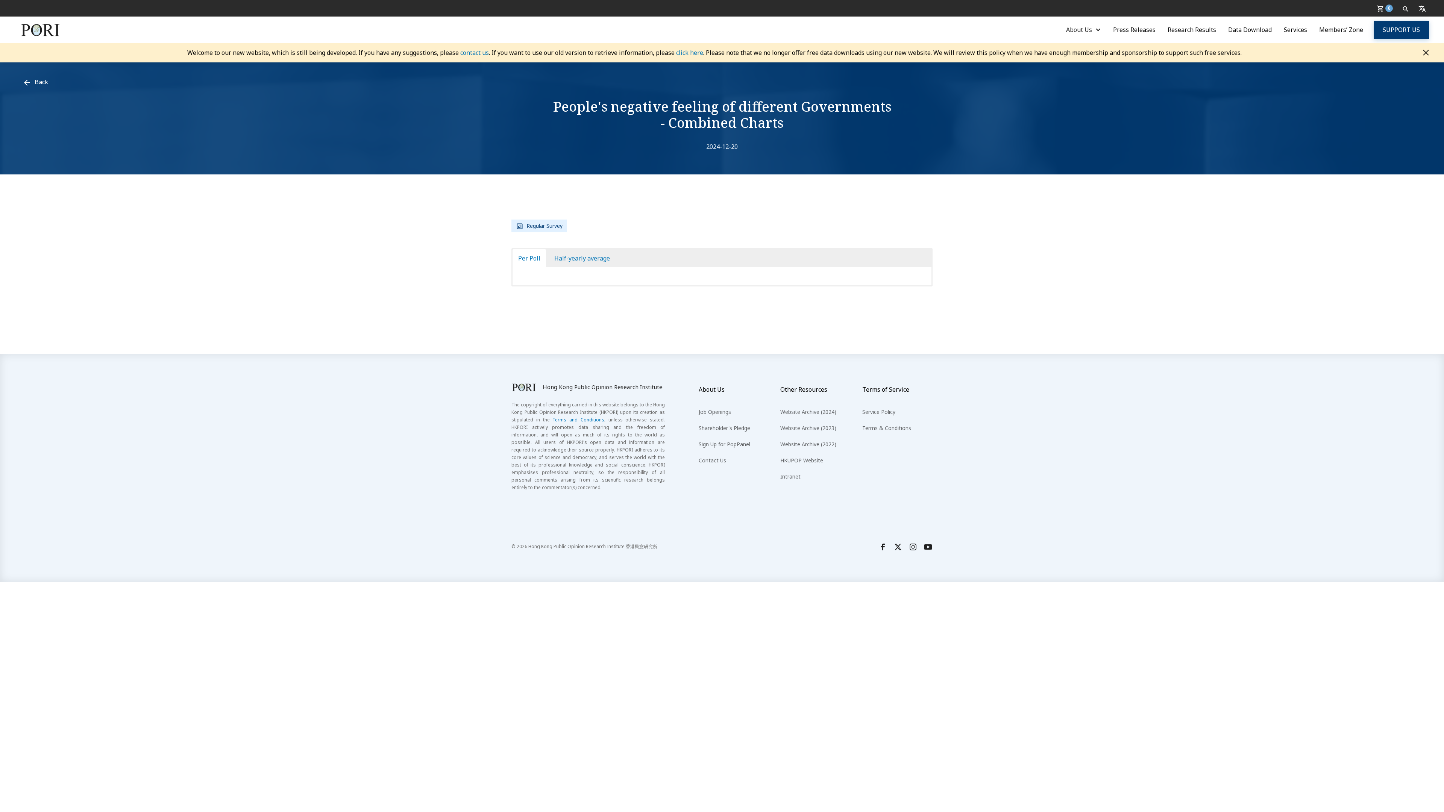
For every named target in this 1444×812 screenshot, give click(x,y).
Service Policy (878, 411)
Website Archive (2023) (808, 428)
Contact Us (712, 460)
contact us (474, 52)
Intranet (790, 476)
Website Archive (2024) (808, 411)
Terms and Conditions (578, 420)
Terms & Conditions (886, 428)
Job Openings (715, 411)
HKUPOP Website (801, 460)
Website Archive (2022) (808, 444)
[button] (1386, 8)
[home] (40, 29)
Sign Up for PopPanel (724, 444)
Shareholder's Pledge (724, 428)
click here (689, 52)
